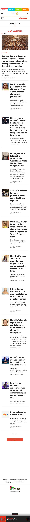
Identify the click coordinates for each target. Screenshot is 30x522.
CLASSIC (11, 9)
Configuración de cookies (20, 481)
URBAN (24, 9)
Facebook (18, 448)
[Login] (28, 13)
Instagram (6, 448)
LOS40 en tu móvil (10, 482)
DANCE (17, 9)
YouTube (12, 448)
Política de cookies (9, 481)
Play (28, 519)
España (3, 18)
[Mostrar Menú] (2, 13)
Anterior (13, 440)
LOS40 (3, 9)
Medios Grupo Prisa (15, 492)
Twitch (21, 448)
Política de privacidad (22, 479)
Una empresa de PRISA (15, 488)
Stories (24, 448)
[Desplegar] (15, 513)
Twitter (15, 448)
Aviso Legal (5, 479)
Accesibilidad (13, 479)
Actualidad (5, 52)
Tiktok (9, 448)
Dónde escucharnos (20, 482)
